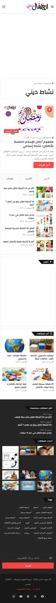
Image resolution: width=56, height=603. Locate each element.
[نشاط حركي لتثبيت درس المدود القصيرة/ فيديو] (28, 485)
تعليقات (9, 178)
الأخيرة (28, 178)
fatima (48, 138)
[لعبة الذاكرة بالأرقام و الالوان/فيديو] (14, 374)
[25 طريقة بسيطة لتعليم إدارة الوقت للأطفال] (42, 374)
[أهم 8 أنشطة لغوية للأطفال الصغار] (44, 245)
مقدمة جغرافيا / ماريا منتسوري (16, 357)
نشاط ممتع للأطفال (44, 538)
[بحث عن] (52, 7)
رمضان (27, 533)
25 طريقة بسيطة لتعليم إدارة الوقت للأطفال (43, 385)
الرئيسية (48, 83)
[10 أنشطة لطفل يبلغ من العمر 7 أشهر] (44, 205)
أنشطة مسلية (24, 517)
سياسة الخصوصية (23, 589)
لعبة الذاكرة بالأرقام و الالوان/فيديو (16, 385)
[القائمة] (3, 7)
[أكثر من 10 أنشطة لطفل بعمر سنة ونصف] (44, 192)
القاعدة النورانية (46, 528)
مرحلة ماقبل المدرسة (12, 533)
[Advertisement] (28, 44)
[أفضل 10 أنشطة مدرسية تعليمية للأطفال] (44, 232)
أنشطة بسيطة (26, 512)
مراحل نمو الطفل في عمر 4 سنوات (21, 216)
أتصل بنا (36, 589)
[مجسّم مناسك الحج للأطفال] (10, 457)
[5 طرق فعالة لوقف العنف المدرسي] (28, 474)
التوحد (27, 523)
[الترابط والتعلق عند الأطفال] (45, 450)
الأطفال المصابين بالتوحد (43, 523)
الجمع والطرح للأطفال (12, 523)
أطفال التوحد (47, 507)
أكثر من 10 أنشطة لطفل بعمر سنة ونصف (19, 190)
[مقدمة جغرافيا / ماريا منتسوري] (14, 345)
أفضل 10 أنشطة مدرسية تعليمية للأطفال (19, 230)
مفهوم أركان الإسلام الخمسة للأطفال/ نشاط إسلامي (34, 144)
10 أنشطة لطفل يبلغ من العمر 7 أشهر (20, 203)
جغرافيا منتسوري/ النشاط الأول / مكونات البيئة (42, 357)
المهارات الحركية (13, 528)
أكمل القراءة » (43, 165)
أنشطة (35, 507)
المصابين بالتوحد (30, 528)
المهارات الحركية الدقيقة (43, 533)
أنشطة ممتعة (10, 517)
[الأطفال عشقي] (37, 6)
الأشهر (47, 178)
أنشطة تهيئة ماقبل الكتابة (42, 517)
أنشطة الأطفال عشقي (43, 512)
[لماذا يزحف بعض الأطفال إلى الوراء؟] (45, 486)
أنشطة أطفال (24, 507)
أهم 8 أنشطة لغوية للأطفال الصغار (18, 242)
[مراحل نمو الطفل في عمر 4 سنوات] (44, 219)
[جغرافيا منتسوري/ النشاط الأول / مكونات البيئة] (42, 345)
